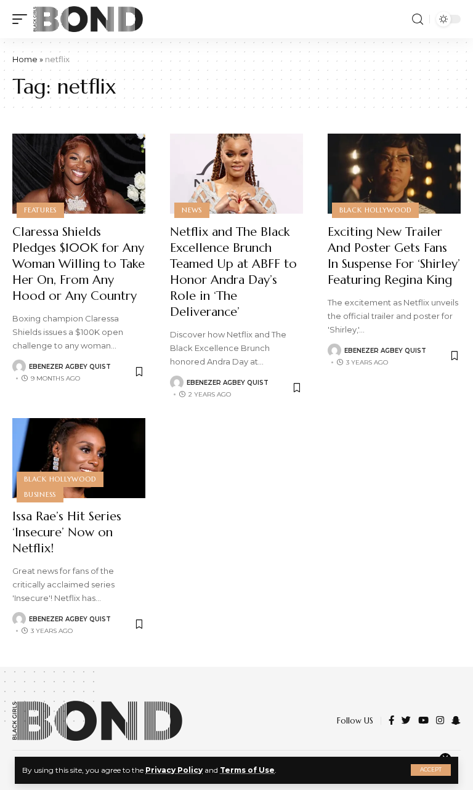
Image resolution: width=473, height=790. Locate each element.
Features (40, 210)
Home (25, 59)
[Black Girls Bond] (88, 19)
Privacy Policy (174, 770)
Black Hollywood (375, 210)
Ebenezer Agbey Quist (70, 367)
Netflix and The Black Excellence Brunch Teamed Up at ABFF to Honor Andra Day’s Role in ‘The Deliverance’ (233, 272)
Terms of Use (247, 770)
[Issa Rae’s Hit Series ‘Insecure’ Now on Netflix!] (78, 458)
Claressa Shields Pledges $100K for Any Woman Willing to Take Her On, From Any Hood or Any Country (78, 264)
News (192, 210)
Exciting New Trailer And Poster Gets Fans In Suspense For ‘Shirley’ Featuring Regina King (394, 256)
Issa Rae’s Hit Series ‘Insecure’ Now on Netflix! (66, 532)
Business (40, 494)
